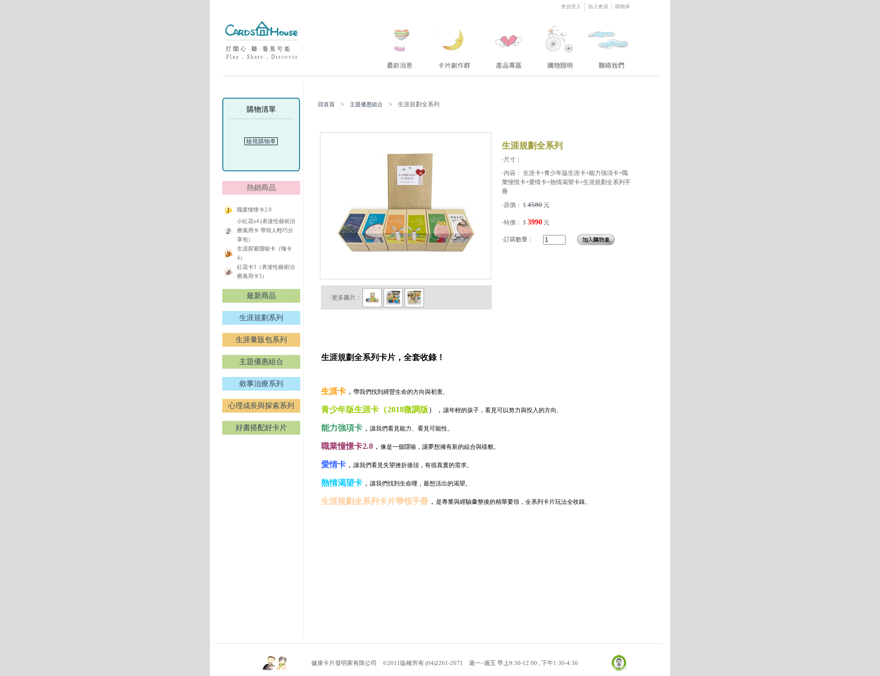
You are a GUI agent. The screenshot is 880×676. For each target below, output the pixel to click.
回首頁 (326, 104)
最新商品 (261, 296)
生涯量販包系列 (261, 339)
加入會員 (598, 6)
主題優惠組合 (261, 361)
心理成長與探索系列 (261, 405)
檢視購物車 (261, 141)
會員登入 (572, 6)
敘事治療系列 (261, 383)
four (559, 42)
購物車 (622, 6)
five (609, 42)
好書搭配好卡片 (261, 427)
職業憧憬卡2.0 (254, 210)
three (510, 42)
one (398, 42)
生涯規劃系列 (261, 318)
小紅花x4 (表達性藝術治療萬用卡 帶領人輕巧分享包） (266, 230)
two (455, 42)
